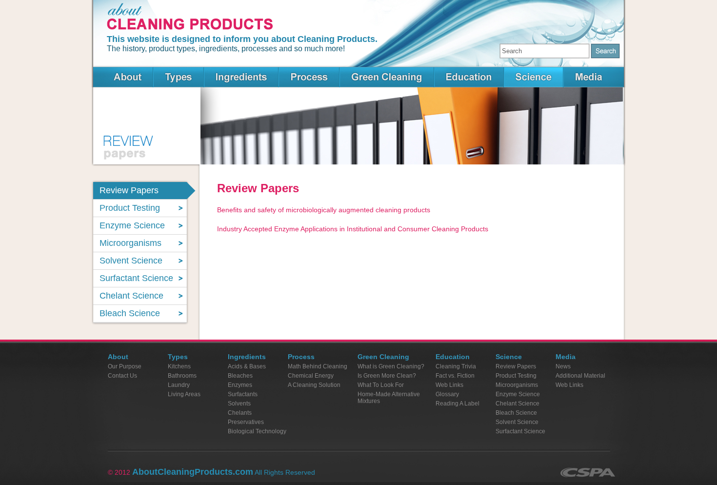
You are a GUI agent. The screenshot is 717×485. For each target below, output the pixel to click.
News (563, 366)
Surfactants (243, 394)
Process (309, 77)
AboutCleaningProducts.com (192, 472)
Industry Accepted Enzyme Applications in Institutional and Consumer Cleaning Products (352, 229)
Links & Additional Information (594, 77)
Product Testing (516, 375)
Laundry (179, 385)
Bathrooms (182, 375)
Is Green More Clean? (387, 375)
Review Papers (516, 366)
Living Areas (184, 394)
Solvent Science (517, 422)
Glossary (447, 394)
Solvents (239, 403)
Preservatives (246, 422)
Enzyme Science (518, 394)
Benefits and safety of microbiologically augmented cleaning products (323, 210)
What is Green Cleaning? (391, 366)
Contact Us (122, 375)
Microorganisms (517, 385)
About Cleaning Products (123, 77)
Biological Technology (257, 431)
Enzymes (240, 385)
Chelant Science (517, 403)
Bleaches (240, 375)
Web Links (449, 385)
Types (178, 77)
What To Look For (381, 385)
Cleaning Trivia (456, 366)
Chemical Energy (311, 375)
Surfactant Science (520, 431)
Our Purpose (124, 366)
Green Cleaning (387, 77)
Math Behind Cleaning (317, 366)
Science (533, 77)
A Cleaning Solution (314, 385)
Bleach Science (516, 412)
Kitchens (179, 366)
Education (469, 77)
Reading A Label (457, 403)
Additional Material (580, 375)
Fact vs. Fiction (455, 375)
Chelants (240, 412)
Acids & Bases (247, 366)
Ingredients (241, 77)
